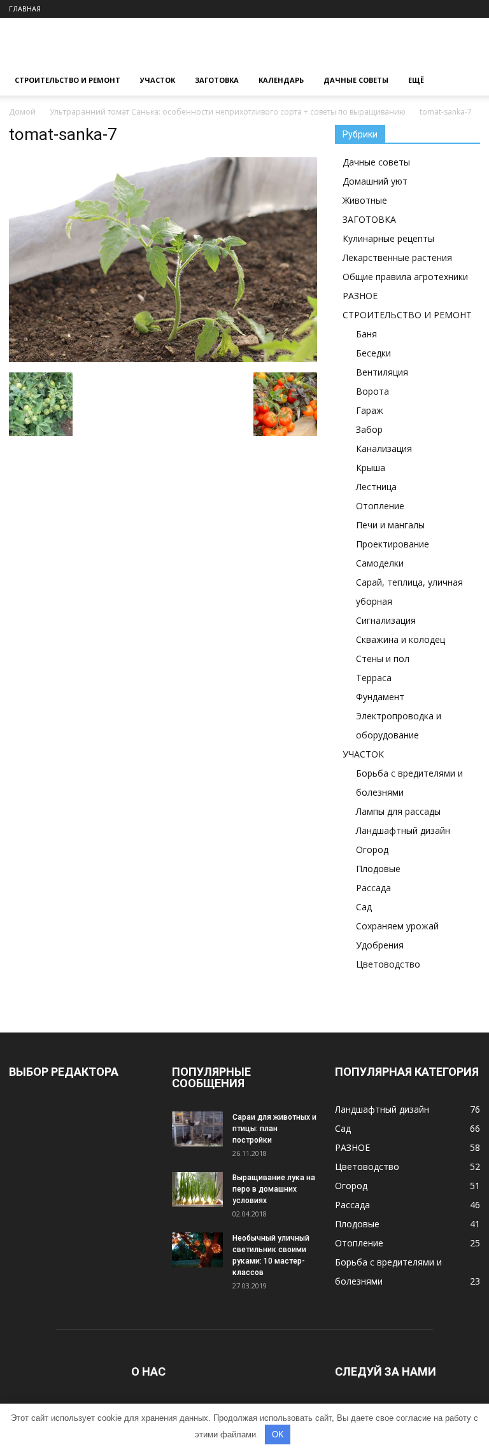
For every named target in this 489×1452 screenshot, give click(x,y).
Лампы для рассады (398, 811)
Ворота (372, 391)
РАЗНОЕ (360, 296)
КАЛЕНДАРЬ (281, 80)
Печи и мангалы (390, 525)
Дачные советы (376, 162)
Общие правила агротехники (405, 277)
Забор (369, 429)
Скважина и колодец (400, 639)
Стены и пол (382, 658)
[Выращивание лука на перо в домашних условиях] (197, 1189)
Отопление (380, 506)
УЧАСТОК (157, 80)
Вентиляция (382, 372)
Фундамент (380, 697)
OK (278, 1434)
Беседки (373, 353)
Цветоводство (388, 964)
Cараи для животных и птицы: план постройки (274, 1129)
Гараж (369, 410)
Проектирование (392, 544)
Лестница (376, 487)
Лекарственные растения (397, 257)
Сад (364, 907)
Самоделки (380, 563)
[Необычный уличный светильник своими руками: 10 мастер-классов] (197, 1249)
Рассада (373, 888)
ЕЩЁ (416, 80)
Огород (372, 849)
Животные (365, 200)
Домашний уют (375, 181)
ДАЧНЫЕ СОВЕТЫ (355, 80)
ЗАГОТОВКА (217, 80)
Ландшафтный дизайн (403, 830)
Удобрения (380, 945)
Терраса (374, 678)
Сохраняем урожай (397, 926)
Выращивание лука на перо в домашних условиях (273, 1189)
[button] (465, 80)
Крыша (370, 468)
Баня (366, 334)
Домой (22, 111)
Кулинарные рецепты (388, 238)
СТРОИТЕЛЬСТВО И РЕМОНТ (67, 80)
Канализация (384, 448)
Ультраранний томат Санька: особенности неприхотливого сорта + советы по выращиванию (228, 111)
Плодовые (378, 869)
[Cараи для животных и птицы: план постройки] (197, 1128)
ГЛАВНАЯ (25, 8)
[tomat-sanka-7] (163, 359)
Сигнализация (386, 620)
